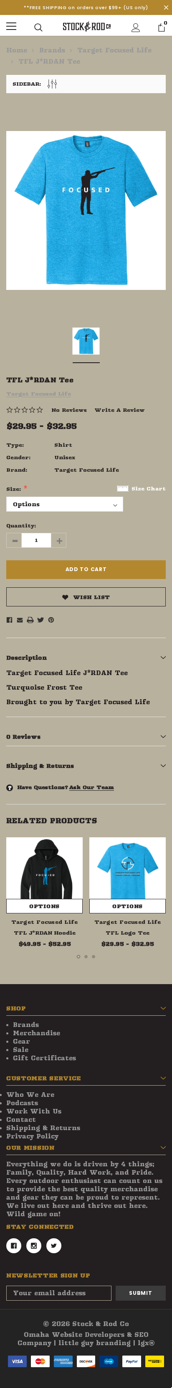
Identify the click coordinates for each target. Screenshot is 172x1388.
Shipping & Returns (43, 1128)
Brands (26, 1025)
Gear (21, 1041)
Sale (20, 1050)
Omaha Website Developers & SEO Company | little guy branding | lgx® (86, 1339)
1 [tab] (78, 956)
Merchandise (36, 1033)
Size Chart (149, 488)
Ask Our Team (91, 787)
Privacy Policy (32, 1136)
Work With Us (33, 1111)
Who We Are (30, 1095)
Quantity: (21, 525)
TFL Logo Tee (127, 933)
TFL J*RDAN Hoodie (45, 933)
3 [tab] (93, 956)
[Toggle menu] (11, 26)
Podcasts (22, 1103)
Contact (21, 1119)
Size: (14, 489)
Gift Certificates (44, 1058)
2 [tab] (86, 956)
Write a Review (119, 410)
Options (44, 906)
